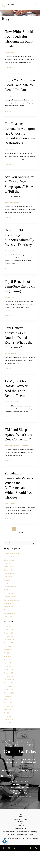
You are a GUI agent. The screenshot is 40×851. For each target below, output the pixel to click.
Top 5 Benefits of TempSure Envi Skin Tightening (20, 286)
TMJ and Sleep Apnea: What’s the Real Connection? (18, 434)
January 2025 (8, 673)
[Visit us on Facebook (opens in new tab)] (3, 848)
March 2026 (8, 626)
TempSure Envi (9, 297)
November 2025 (9, 639)
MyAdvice (29, 834)
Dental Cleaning (9, 566)
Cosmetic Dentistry (10, 560)
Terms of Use (26, 838)
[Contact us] (36, 848)
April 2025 (7, 663)
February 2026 (9, 629)
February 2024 (9, 689)
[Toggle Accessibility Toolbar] (4, 841)
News (6, 583)
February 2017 (9, 716)
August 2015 (8, 723)
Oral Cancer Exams (10, 353)
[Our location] (30, 848)
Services (20, 817)
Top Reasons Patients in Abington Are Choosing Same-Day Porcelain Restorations (20, 133)
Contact (20, 823)
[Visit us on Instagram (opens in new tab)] (9, 848)
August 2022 (8, 696)
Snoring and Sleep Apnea (12, 202)
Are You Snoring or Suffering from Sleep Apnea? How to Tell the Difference (19, 186)
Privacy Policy (16, 838)
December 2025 (9, 636)
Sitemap (35, 838)
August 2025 (8, 649)
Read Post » (9, 67)
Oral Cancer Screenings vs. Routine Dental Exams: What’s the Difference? (18, 337)
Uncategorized (8, 616)
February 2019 (9, 703)
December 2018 (9, 706)
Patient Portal (20, 828)
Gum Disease (8, 576)
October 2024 (8, 683)
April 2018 (7, 709)
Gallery (20, 821)
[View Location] (3, 770)
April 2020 (7, 699)
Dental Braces (8, 563)
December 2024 (9, 676)
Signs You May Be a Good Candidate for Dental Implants (20, 85)
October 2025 (8, 643)
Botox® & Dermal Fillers (12, 402)
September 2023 (9, 693)
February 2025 (9, 669)
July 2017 (7, 713)
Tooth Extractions (9, 613)
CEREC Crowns (9, 149)
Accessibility (6, 838)
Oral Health (7, 590)
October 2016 (8, 719)
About (20, 814)
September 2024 (9, 686)
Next (21, 532)
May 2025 (7, 659)
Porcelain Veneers (10, 503)
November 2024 (9, 679)
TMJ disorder (24, 445)
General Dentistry (10, 250)
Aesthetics (20, 826)
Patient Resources (20, 819)
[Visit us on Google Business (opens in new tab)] (14, 848)
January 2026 (8, 633)
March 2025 (8, 666)
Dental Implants (9, 96)
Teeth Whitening (9, 52)
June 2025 (7, 656)
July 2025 (7, 653)
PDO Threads (8, 593)
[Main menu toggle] (35, 5)
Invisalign (7, 580)
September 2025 (9, 646)
